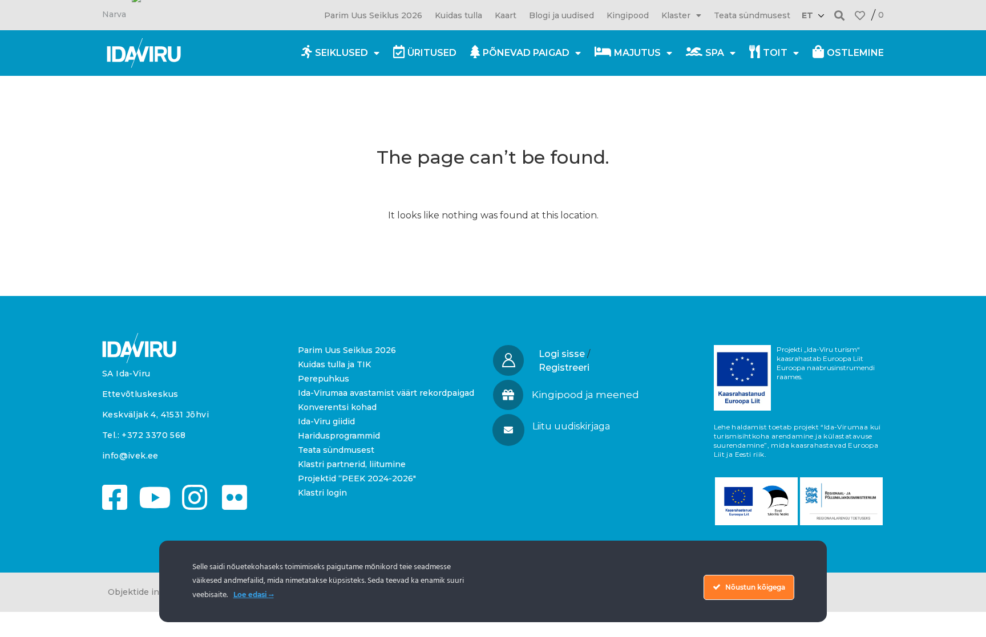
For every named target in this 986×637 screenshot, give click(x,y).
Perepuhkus (323, 379)
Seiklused (341, 52)
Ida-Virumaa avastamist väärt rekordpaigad (386, 393)
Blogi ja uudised (561, 15)
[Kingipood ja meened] (508, 395)
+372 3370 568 (153, 435)
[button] (839, 15)
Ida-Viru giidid (326, 421)
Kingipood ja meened (585, 394)
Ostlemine (855, 52)
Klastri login (322, 493)
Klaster (675, 15)
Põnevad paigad (526, 52)
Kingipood (628, 15)
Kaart (505, 15)
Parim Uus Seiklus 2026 (373, 15)
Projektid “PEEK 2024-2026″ (357, 478)
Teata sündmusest (752, 15)
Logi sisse (562, 353)
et (807, 15)
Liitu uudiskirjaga (571, 426)
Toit (775, 52)
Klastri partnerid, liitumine (352, 464)
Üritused (431, 52)
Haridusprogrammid (339, 436)
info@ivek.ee (130, 456)
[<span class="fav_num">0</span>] (860, 15)
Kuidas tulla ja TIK (334, 364)
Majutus (637, 52)
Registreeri (564, 367)
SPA (714, 52)
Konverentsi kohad (337, 407)
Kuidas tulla (458, 15)
